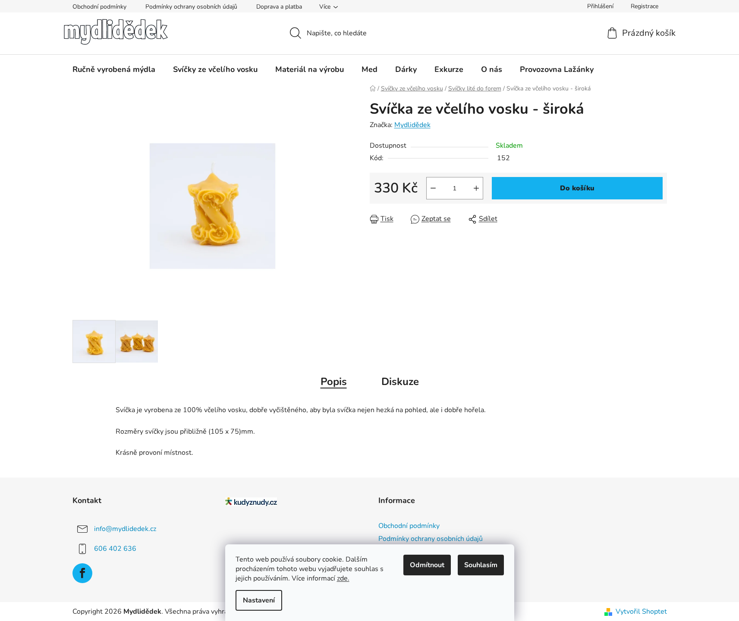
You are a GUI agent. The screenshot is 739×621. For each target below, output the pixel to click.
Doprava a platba (279, 7)
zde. (343, 578)
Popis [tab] (334, 381)
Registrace (644, 6)
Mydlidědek (412, 125)
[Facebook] (82, 573)
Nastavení (259, 600)
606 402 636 (115, 548)
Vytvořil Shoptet (641, 611)
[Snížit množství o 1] (433, 188)
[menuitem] (114, 69)
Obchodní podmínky (99, 7)
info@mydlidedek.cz (125, 529)
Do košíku (577, 188)
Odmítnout (427, 565)
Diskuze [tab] (400, 381)
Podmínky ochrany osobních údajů (191, 7)
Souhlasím (480, 565)
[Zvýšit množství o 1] (476, 188)
